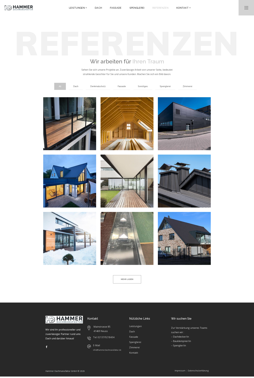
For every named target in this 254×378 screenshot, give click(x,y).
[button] (250, 4)
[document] (127, 189)
